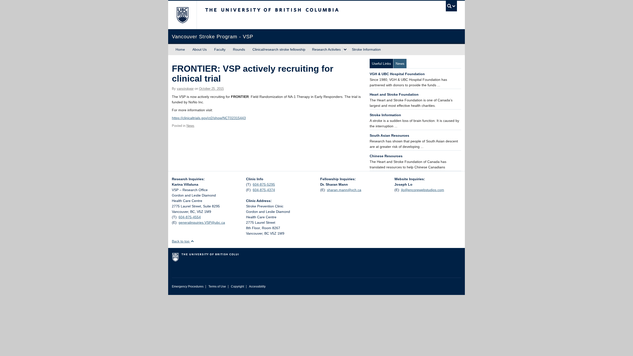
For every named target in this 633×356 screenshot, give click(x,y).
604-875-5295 (264, 184)
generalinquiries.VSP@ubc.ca (202, 222)
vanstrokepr (185, 88)
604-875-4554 (190, 217)
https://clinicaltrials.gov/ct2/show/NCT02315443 (209, 118)
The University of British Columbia (182, 15)
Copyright (237, 286)
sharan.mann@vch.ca (344, 190)
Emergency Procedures (187, 286)
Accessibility (257, 286)
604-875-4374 (264, 190)
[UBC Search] (451, 6)
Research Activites (326, 49)
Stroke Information (366, 49)
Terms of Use (217, 286)
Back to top (181, 241)
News (190, 126)
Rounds (239, 49)
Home (180, 49)
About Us (199, 49)
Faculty (220, 49)
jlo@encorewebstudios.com (422, 190)
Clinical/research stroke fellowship (278, 49)
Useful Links (381, 64)
